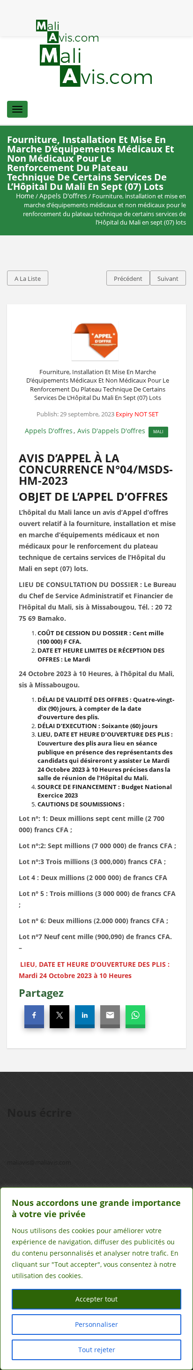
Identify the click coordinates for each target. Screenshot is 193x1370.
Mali (158, 432)
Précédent (128, 278)
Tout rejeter (96, 1349)
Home (25, 195)
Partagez (41, 993)
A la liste (28, 278)
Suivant (167, 278)
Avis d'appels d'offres (111, 430)
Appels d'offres (63, 195)
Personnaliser (96, 1324)
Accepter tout (96, 1299)
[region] (96, 1278)
